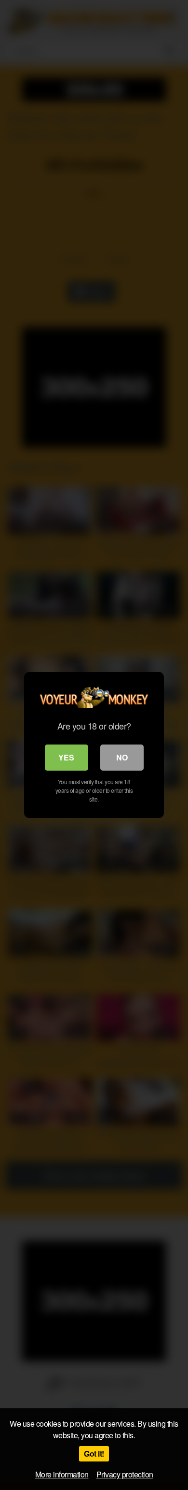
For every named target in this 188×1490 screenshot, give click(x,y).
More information (62, 1474)
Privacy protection (124, 1474)
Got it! (94, 1453)
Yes (66, 757)
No (122, 757)
